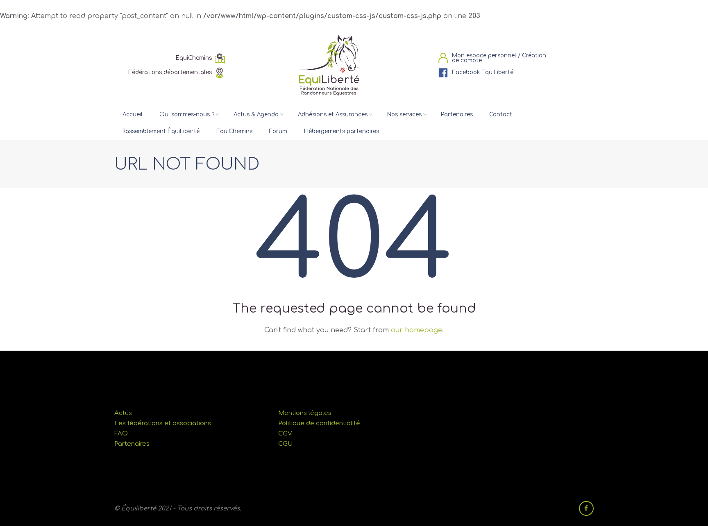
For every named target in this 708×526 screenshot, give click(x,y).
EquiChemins (234, 131)
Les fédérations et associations (162, 423)
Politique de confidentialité (319, 423)
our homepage (416, 330)
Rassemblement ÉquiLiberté (161, 131)
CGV (285, 433)
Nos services (404, 114)
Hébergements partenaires (341, 131)
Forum (278, 131)
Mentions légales (304, 413)
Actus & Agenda (256, 114)
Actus (123, 413)
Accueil (133, 114)
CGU (285, 443)
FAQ (121, 433)
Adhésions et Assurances (333, 114)
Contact (500, 114)
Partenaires (457, 114)
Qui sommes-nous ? (186, 114)
